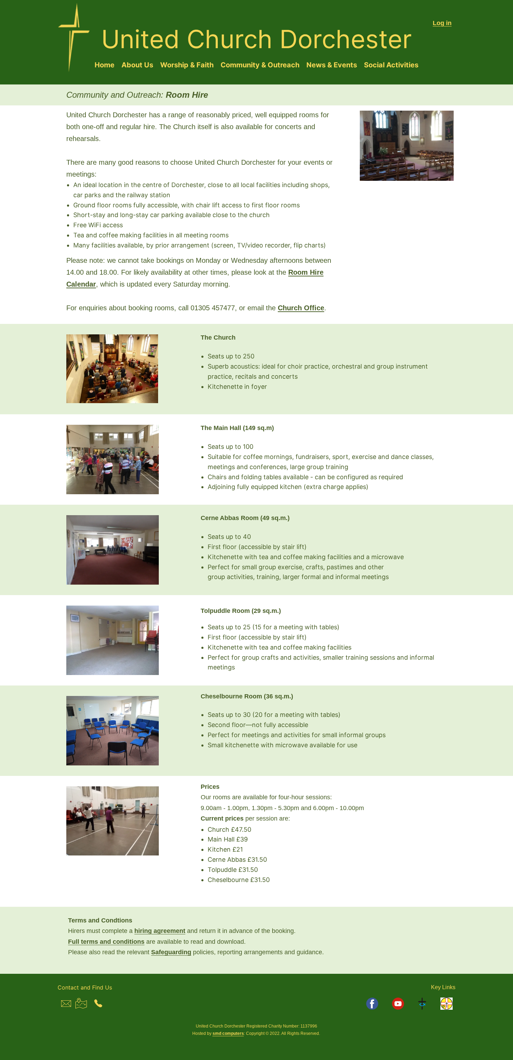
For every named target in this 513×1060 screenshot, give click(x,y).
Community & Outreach (260, 65)
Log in (442, 23)
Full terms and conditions (106, 941)
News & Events (331, 65)
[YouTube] (398, 1004)
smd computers (228, 1033)
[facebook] (372, 1004)
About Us (137, 65)
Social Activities (391, 65)
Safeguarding (171, 952)
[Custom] (422, 1004)
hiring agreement (159, 930)
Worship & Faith (187, 65)
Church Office (301, 308)
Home (104, 65)
